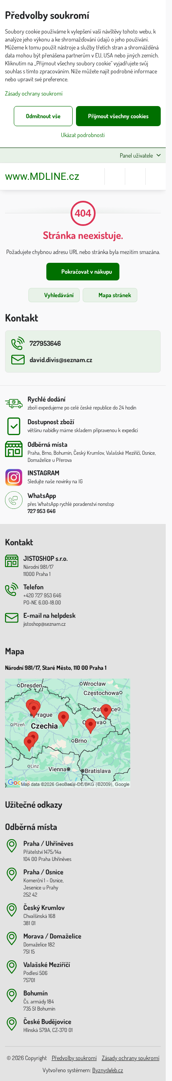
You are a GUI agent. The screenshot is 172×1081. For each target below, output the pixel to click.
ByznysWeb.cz (107, 1069)
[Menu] (156, 176)
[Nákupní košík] (135, 176)
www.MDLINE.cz (42, 176)
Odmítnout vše (43, 115)
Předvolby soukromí (74, 1057)
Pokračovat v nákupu (86, 271)
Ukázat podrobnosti (83, 134)
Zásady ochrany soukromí (130, 1057)
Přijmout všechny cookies (118, 115)
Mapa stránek (114, 294)
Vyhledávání (58, 294)
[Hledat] (115, 176)
